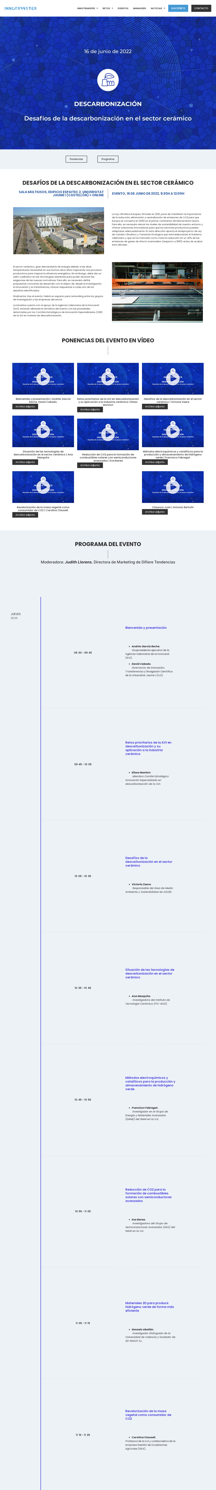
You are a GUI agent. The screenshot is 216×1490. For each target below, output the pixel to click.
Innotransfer (86, 8)
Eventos (123, 8)
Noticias (156, 8)
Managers (139, 8)
